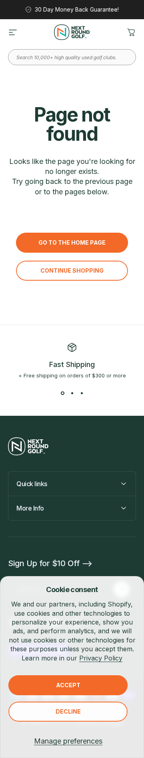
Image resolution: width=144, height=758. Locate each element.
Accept (68, 685)
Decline (68, 711)
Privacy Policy (100, 658)
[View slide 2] (72, 393)
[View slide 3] (81, 393)
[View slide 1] (62, 393)
